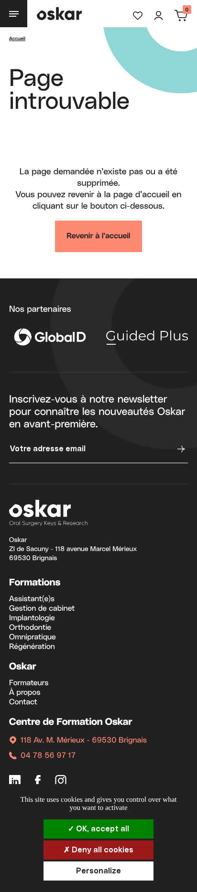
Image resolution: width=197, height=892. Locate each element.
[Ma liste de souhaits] (137, 16)
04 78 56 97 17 (48, 756)
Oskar (22, 667)
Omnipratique (32, 637)
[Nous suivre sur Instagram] (60, 782)
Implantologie (32, 618)
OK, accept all (101, 829)
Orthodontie (30, 628)
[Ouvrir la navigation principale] (13, 13)
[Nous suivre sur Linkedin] (15, 782)
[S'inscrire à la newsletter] (180, 449)
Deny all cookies (101, 850)
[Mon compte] (158, 15)
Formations (34, 583)
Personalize (98, 871)
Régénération (32, 647)
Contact (23, 702)
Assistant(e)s (32, 599)
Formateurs (28, 683)
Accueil (17, 39)
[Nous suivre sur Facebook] (38, 782)
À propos (24, 693)
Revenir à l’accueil (98, 236)
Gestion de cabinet (42, 609)
